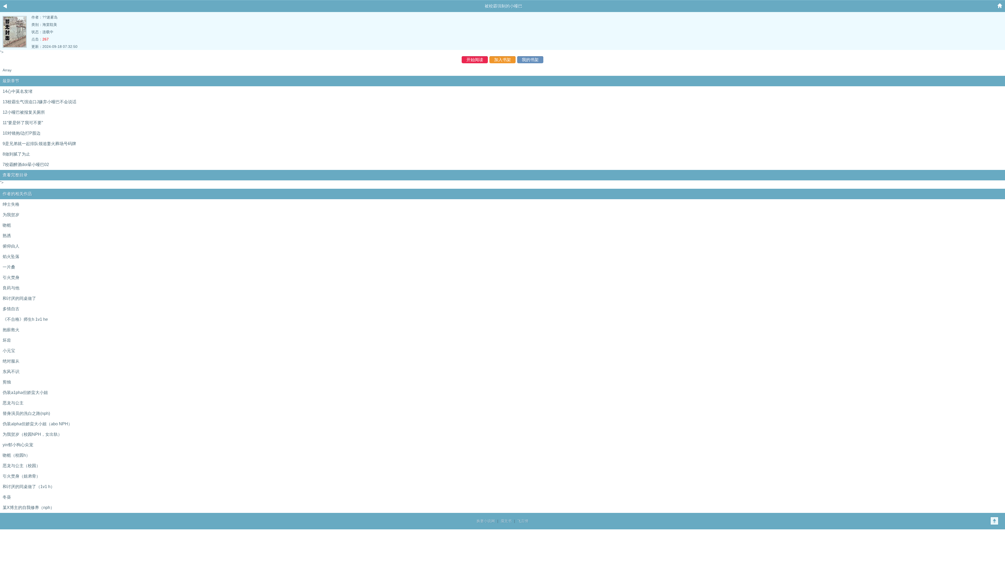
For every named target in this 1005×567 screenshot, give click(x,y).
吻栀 (7, 225)
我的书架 (530, 60)
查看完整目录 (15, 175)
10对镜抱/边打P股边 (22, 133)
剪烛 (7, 382)
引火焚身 (11, 277)
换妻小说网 (486, 521)
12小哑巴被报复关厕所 (24, 112)
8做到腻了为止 (16, 154)
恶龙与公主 (13, 403)
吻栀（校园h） (16, 455)
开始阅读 (474, 60)
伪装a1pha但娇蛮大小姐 (25, 392)
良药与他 (11, 288)
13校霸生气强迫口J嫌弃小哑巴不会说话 (39, 102)
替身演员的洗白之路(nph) (26, 413)
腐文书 (506, 521)
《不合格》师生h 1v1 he (25, 319)
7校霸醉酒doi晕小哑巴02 (26, 164)
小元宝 (9, 350)
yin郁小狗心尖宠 (18, 445)
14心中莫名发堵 (17, 91)
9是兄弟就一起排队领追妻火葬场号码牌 (39, 143)
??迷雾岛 (50, 17)
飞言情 (522, 521)
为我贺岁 (11, 215)
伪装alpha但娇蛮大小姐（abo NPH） (37, 424)
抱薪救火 (11, 330)
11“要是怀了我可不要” (23, 123)
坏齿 (7, 340)
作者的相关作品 (17, 194)
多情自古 (11, 309)
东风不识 (11, 371)
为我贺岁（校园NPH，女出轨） (32, 434)
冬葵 (7, 497)
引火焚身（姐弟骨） (21, 476)
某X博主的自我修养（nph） (28, 507)
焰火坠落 (11, 256)
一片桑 (9, 267)
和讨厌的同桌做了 (19, 298)
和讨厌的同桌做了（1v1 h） (29, 486)
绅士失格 (11, 204)
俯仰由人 (11, 246)
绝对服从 (11, 361)
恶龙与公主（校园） (21, 465)
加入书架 (502, 60)
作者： (36, 17)
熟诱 (7, 235)
